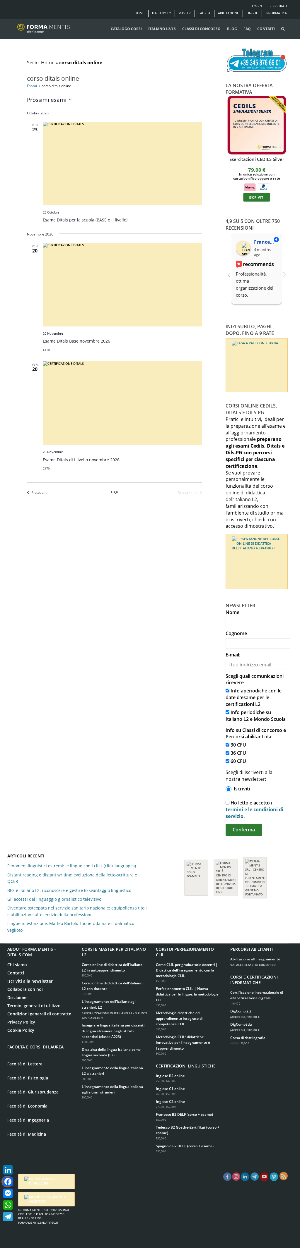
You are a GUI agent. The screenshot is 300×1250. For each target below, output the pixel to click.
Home (139, 13)
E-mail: (233, 654)
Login (257, 6)
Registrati (278, 6)
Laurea (204, 13)
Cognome (236, 633)
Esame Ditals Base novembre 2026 (76, 341)
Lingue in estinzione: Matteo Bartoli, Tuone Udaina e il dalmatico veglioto (70, 927)
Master (184, 13)
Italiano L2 (161, 13)
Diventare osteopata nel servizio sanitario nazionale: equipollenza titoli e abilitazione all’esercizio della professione (77, 911)
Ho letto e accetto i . (254, 809)
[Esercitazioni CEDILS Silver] (256, 125)
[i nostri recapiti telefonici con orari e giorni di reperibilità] (257, 60)
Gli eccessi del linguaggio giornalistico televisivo (54, 899)
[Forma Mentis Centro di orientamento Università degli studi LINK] (225, 875)
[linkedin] (245, 1177)
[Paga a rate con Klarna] (249, 186)
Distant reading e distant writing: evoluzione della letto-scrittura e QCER (72, 878)
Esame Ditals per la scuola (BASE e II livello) (85, 220)
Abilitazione (228, 13)
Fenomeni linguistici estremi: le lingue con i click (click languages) (71, 866)
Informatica (276, 13)
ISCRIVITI (256, 197)
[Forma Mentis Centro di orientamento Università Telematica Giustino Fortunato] (255, 874)
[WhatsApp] (8, 1205)
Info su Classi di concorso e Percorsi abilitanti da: (256, 733)
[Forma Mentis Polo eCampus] (196, 874)
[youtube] (264, 1177)
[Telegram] (8, 1217)
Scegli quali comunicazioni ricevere (255, 679)
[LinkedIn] (8, 1170)
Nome (232, 612)
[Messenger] (8, 1193)
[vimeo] (274, 1177)
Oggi (114, 492)
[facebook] (227, 1177)
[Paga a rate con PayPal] (263, 186)
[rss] (283, 1176)
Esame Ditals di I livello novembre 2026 (81, 459)
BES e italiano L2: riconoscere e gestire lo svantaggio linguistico (69, 890)
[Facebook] (8, 1181)
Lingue (252, 13)
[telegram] (254, 1177)
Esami (32, 85)
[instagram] (236, 1177)
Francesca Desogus (265, 242)
